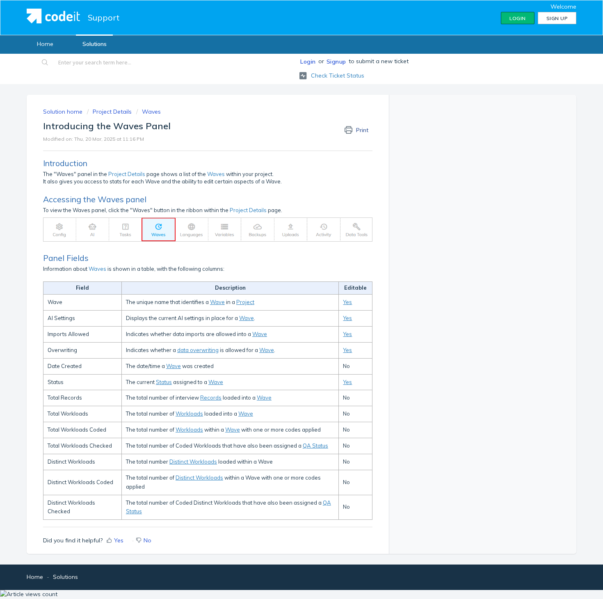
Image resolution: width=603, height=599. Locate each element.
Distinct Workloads (193, 461)
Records (211, 397)
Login (308, 61)
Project (245, 302)
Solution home (63, 111)
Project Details (112, 111)
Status (164, 382)
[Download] (286, 194)
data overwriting (198, 350)
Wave (217, 302)
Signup (336, 61)
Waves (151, 111)
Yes (347, 302)
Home (45, 44)
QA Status (315, 445)
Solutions (94, 44)
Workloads (189, 413)
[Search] (45, 63)
